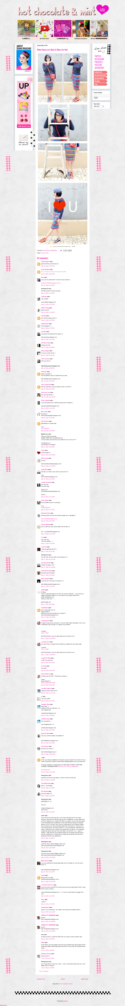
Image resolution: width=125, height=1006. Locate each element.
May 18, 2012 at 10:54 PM (48, 754)
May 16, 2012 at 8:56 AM (48, 447)
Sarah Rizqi (44, 469)
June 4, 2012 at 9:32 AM (47, 958)
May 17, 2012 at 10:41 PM (48, 654)
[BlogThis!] (66, 250)
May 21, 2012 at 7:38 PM (48, 904)
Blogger (66, 1001)
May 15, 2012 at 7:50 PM (48, 328)
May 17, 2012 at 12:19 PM (48, 567)
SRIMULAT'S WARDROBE (48, 915)
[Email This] (64, 250)
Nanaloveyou (44, 323)
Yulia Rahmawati (46, 783)
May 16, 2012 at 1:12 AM (48, 408)
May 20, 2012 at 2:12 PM (48, 872)
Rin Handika (44, 791)
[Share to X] (67, 250)
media (43, 875)
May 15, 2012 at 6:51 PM (48, 266)
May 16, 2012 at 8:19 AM (48, 430)
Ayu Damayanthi (45, 562)
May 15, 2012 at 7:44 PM (48, 312)
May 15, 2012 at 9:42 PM (48, 389)
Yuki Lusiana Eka (46, 384)
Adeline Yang (45, 308)
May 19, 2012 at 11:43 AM (48, 772)
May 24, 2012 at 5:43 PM (48, 939)
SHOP (53, 682)
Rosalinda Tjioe (45, 513)
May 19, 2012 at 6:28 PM (48, 838)
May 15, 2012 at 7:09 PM (48, 285)
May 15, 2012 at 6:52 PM (48, 274)
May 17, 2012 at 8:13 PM (48, 604)
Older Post (84, 979)
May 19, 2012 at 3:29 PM (48, 795)
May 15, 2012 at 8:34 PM (48, 355)
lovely (43, 450)
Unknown (43, 371)
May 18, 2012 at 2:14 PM (48, 701)
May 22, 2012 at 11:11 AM (48, 912)
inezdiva (43, 331)
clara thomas (44, 746)
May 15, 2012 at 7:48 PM (48, 320)
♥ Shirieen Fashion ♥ (47, 885)
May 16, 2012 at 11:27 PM (48, 534)
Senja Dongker (45, 261)
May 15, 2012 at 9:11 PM (47, 381)
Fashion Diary (45, 253)
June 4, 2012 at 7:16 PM (47, 967)
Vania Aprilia (44, 500)
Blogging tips (3, 1005)
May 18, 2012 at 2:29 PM (48, 715)
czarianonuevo (45, 620)
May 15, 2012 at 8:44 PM (48, 368)
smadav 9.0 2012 (46, 658)
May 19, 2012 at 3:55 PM (48, 812)
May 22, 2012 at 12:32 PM (48, 931)
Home (63, 979)
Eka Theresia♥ (45, 428)
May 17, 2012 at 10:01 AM (48, 559)
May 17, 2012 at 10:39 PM (48, 617)
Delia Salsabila (45, 578)
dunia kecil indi (45, 392)
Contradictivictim (45, 769)
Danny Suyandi (45, 733)
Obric (42, 899)
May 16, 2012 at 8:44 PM (48, 521)
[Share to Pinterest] (71, 250)
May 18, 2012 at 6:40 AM (48, 670)
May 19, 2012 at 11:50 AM (48, 780)
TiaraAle (43, 315)
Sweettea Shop (45, 704)
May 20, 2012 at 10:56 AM (48, 857)
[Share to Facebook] (69, 250)
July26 (43, 590)
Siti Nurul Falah (45, 343)
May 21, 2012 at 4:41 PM (48, 896)
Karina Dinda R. (45, 674)
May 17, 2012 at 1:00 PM (48, 575)
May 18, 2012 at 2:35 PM (48, 730)
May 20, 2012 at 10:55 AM (48, 847)
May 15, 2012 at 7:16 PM (48, 293)
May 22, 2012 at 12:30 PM (48, 921)
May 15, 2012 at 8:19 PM (48, 347)
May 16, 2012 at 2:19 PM (48, 479)
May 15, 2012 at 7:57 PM (48, 339)
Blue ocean (44, 411)
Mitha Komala (45, 860)
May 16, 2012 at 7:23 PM (48, 497)
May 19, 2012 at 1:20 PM (48, 788)
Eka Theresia (44, 421)
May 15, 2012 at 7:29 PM (48, 304)
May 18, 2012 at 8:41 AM (48, 685)
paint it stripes (45, 633)
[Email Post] (60, 250)
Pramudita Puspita (46, 570)
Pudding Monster (45, 507)
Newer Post (41, 979)
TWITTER (48, 682)
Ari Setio (43, 666)
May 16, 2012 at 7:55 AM (48, 417)
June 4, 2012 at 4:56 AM (47, 950)
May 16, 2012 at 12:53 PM (48, 466)
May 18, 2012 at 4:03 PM (48, 743)
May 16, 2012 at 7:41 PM (48, 509)
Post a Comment (43, 971)
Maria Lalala (44, 458)
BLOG (42, 682)
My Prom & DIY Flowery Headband (67, 766)
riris (42, 537)
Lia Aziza (43, 547)
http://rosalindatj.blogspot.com (49, 518)
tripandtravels (45, 907)
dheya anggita (45, 350)
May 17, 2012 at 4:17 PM (48, 586)
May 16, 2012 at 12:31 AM (48, 397)
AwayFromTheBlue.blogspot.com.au (50, 283)
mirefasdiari (44, 607)
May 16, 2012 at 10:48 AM (48, 455)
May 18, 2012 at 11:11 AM (48, 693)
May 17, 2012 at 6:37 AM (48, 551)
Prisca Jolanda (45, 400)
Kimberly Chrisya (46, 953)
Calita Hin (44, 296)
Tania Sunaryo (45, 358)
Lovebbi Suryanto (46, 482)
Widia (42, 942)
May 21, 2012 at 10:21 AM (48, 881)
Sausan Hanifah (45, 524)
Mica (42, 277)
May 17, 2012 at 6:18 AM (48, 543)
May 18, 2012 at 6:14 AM (48, 662)
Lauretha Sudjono (46, 688)
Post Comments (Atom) (66, 984)
